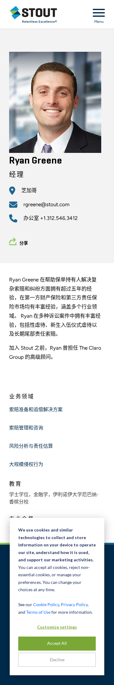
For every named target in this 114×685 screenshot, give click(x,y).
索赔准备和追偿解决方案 (36, 410)
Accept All (57, 643)
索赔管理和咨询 (26, 428)
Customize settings (57, 627)
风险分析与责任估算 (31, 446)
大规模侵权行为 (26, 464)
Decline (57, 659)
